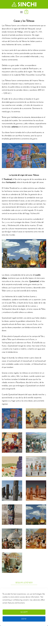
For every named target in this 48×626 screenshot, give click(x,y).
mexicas (39, 38)
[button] (21, 12)
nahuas (4, 41)
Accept (24, 612)
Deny (24, 619)
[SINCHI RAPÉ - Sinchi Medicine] (24, 4)
